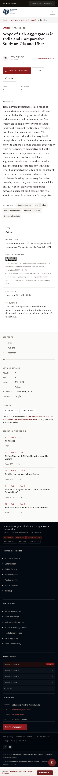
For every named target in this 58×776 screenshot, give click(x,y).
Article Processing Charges (16, 627)
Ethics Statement (12, 585)
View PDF (18, 70)
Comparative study (12, 216)
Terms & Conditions (42, 737)
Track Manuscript (12, 616)
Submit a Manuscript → (15, 727)
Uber (44, 205)
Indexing (8, 591)
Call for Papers (11, 569)
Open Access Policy (13, 643)
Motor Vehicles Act (12, 210)
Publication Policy (12, 580)
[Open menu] (52, 12)
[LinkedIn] (10, 747)
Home (5, 20)
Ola (36, 205)
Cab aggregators (24, 205)
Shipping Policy (9, 741)
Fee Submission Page (13, 633)
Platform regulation (32, 210)
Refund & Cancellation (24, 737)
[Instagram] (5, 747)
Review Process (11, 574)
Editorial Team (10, 564)
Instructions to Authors (14, 622)
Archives (14, 20)
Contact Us (22, 741)
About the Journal (12, 558)
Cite (39, 70)
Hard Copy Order (11, 638)
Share (10, 78)
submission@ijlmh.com (21, 709)
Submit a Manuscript (13, 611)
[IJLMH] (10, 11)
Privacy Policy (8, 737)
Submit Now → (45, 772)
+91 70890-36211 (18, 714)
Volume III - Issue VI (29, 20)
